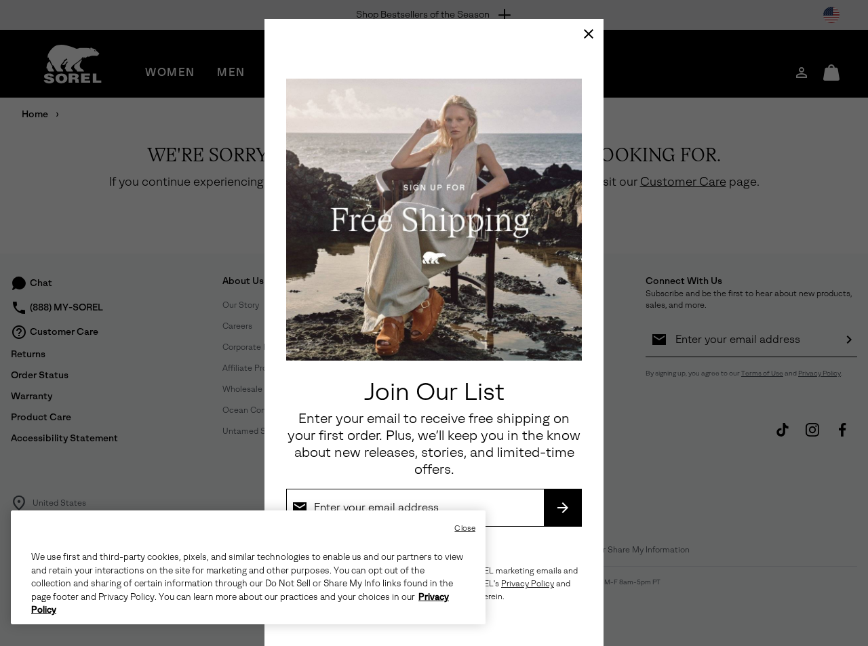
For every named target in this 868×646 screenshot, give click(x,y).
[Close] (589, 34)
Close (464, 528)
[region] (248, 567)
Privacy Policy (527, 584)
